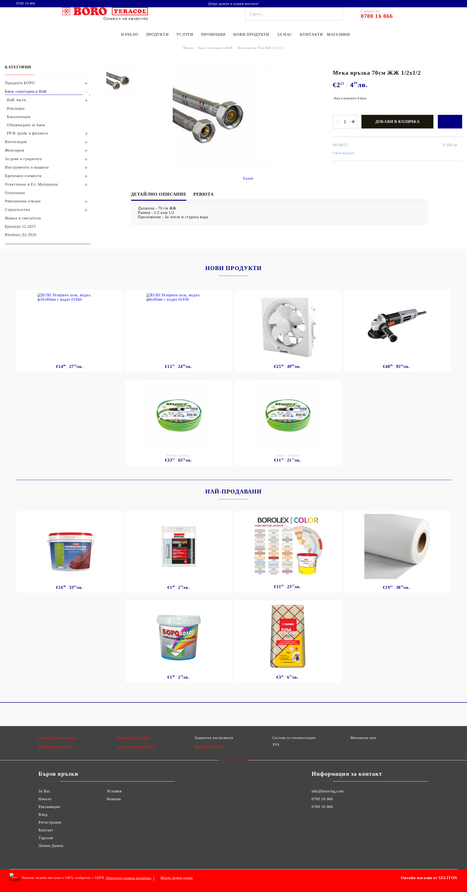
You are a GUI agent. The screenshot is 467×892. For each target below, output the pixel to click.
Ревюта (203, 194)
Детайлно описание (159, 194)
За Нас (44, 791)
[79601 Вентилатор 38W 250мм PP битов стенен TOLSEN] (288, 325)
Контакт (45, 830)
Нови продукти (251, 34)
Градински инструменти (214, 738)
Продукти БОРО (210, 747)
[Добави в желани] (450, 121)
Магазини (338, 34)
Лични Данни (50, 846)
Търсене (45, 838)
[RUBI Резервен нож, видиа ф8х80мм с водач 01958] (179, 325)
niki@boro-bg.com (328, 791)
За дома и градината (136, 747)
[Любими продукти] (444, 3)
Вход (42, 814)
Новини (114, 799)
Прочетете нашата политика (128, 878)
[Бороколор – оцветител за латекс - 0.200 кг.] (179, 636)
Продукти (157, 34)
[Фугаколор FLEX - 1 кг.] (288, 636)
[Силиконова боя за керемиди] (70, 546)
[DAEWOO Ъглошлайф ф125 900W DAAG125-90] (396, 325)
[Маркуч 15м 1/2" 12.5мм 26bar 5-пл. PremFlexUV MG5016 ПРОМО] (287, 415)
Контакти (311, 34)
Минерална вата (363, 738)
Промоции (213, 34)
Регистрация (49, 822)
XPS (275, 744)
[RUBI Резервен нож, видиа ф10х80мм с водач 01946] (70, 325)
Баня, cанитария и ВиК (215, 48)
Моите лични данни (177, 878)
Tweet (248, 178)
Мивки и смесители (57, 738)
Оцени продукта (343, 153)
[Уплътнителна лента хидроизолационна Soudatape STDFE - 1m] (179, 546)
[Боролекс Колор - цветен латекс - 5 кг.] (287, 545)
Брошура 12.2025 (54, 747)
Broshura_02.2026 (133, 738)
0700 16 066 (25, 3)
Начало (129, 34)
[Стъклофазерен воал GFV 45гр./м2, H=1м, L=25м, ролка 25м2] (396, 546)
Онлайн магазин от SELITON (429, 878)
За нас (284, 34)
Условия (114, 791)
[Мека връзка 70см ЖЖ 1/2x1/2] (123, 81)
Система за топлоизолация (293, 738)
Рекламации (49, 807)
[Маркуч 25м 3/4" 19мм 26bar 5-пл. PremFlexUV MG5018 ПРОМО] (179, 415)
